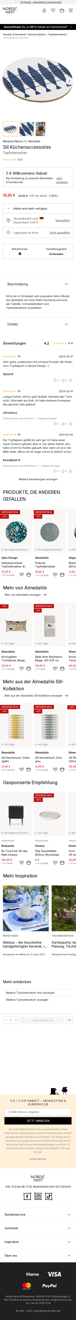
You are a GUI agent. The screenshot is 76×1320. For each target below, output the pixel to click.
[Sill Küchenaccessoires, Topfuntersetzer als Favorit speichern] (69, 1020)
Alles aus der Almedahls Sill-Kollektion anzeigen (33, 695)
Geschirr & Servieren (14, 34)
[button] (13, 159)
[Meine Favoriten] (53, 10)
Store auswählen (60, 232)
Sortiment (11, 1228)
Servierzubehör (37, 34)
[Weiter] (69, 81)
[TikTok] (48, 1196)
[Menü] (70, 10)
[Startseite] (10, 10)
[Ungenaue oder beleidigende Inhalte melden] (70, 380)
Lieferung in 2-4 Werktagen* (40, 2)
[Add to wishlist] (22, 574)
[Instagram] (38, 1196)
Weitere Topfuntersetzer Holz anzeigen (30, 992)
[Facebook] (27, 1196)
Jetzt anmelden (62, 180)
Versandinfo (62, 220)
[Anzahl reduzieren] (5, 1020)
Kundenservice (15, 1214)
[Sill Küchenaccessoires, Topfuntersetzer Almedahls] (38, 80)
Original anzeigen (47, 418)
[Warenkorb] (62, 10)
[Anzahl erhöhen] (16, 1020)
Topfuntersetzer (57, 34)
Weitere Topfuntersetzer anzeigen (27, 999)
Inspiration (12, 1242)
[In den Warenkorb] (28, 574)
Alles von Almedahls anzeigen (22, 594)
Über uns (11, 1255)
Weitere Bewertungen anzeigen (38, 479)
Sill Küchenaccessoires (16, 37)
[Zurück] (6, 81)
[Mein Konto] (44, 10)
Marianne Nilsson (13, 141)
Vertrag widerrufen (38, 1159)
